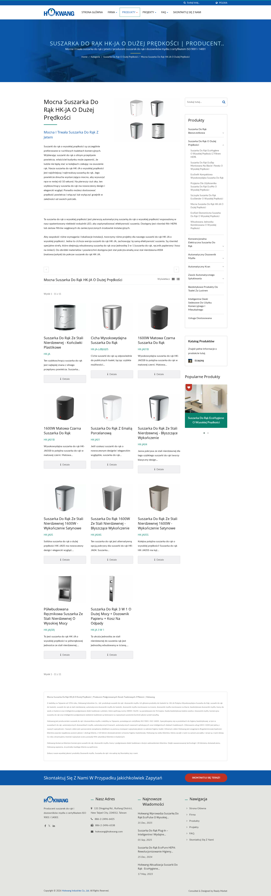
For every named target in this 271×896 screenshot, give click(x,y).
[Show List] (178, 279)
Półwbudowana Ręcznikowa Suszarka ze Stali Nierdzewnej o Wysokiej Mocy (63, 616)
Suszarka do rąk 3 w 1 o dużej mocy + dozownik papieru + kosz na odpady (111, 616)
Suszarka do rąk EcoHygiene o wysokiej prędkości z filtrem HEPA (206, 153)
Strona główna (92, 12)
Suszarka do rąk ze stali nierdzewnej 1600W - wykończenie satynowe (63, 523)
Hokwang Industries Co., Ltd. (76, 891)
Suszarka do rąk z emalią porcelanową (111, 430)
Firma (112, 12)
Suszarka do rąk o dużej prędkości (120, 57)
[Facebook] (45, 826)
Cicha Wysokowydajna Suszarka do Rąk (108, 340)
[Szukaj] (184, 2)
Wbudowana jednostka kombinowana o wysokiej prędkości (203, 225)
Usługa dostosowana (200, 318)
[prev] (46, 269)
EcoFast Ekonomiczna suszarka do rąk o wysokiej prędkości (206, 214)
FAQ (164, 12)
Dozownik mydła (87, 753)
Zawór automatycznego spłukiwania (201, 277)
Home (84, 57)
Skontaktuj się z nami (187, 12)
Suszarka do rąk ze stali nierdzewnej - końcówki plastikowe (63, 342)
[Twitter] (49, 826)
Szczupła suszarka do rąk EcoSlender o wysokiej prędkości (207, 197)
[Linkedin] (54, 826)
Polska (223, 3)
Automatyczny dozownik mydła (202, 256)
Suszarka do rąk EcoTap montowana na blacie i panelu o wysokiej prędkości (207, 166)
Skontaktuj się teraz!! (206, 778)
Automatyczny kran (199, 266)
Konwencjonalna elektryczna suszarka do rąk (201, 242)
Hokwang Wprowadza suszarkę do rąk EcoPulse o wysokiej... (158, 815)
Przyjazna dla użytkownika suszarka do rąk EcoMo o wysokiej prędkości (204, 186)
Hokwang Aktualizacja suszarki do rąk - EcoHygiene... (158, 866)
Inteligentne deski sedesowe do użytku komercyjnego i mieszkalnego (200, 304)
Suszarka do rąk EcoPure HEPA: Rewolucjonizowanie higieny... (156, 849)
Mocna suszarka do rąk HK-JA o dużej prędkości (165, 57)
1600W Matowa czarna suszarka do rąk (156, 340)
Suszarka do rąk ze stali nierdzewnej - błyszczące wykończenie (158, 433)
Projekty (149, 12)
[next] (176, 269)
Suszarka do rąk (101, 753)
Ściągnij (199, 360)
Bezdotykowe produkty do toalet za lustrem (203, 289)
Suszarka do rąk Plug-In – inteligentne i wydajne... (153, 832)
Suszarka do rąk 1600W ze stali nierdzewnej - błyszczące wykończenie (110, 523)
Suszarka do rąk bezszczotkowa (197, 131)
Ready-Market (220, 891)
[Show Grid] (173, 279)
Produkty (129, 12)
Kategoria (95, 57)
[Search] (224, 102)
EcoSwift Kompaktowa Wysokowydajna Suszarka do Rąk (207, 176)
